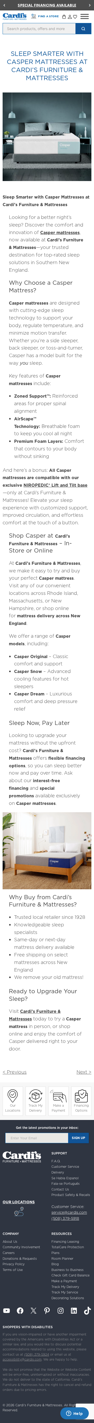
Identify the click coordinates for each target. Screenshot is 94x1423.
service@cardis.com (69, 1212)
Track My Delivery (35, 1108)
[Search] (83, 28)
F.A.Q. (56, 1161)
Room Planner (62, 1258)
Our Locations (12, 1108)
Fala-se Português (65, 1183)
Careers (9, 1253)
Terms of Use (13, 1270)
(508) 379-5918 (65, 1218)
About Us (10, 1241)
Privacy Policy (14, 1264)
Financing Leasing (65, 1241)
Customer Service (65, 1166)
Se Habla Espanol (65, 1178)
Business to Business (67, 1270)
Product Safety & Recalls (70, 1195)
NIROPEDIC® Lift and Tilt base (55, 485)
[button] (4, 5)
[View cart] (64, 17)
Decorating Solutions (67, 1298)
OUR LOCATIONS (19, 1202)
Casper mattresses (60, 232)
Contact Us (60, 1189)
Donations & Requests (20, 1258)
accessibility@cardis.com (22, 1359)
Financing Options (81, 1108)
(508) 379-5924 (36, 1354)
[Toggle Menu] (84, 16)
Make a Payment (58, 1108)
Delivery (57, 1172)
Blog (55, 1264)
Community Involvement (21, 1247)
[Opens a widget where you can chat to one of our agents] (74, 1413)
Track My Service (64, 1292)
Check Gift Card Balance (70, 1275)
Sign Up (78, 1138)
